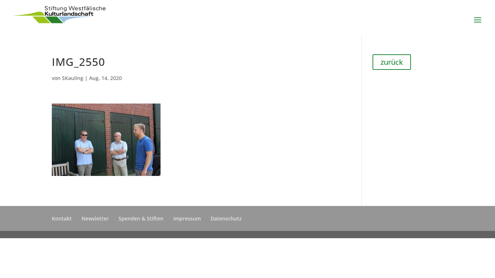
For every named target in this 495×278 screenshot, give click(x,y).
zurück (391, 62)
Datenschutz (226, 218)
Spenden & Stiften (140, 218)
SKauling (72, 78)
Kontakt (62, 218)
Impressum (187, 218)
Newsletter (95, 218)
